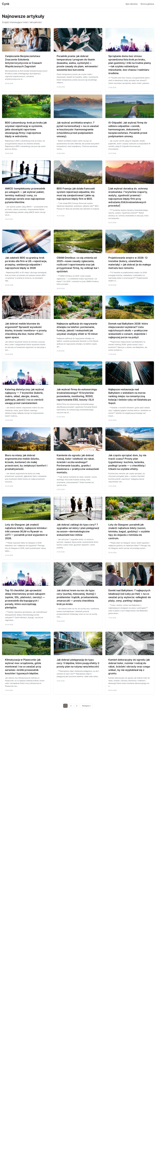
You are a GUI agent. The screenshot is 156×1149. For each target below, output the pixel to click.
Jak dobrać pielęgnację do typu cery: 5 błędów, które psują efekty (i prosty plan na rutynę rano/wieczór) (78, 663)
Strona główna (147, 4)
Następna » (86, 706)
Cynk (5, 4)
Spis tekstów (132, 4)
